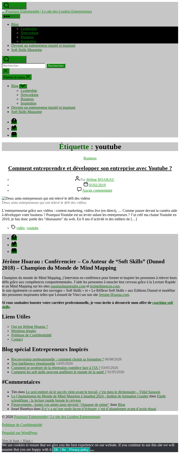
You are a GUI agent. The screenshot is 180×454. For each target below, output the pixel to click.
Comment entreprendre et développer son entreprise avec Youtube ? (90, 168)
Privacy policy (79, 449)
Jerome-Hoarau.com (114, 295)
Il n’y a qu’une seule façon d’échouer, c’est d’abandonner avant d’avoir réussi (98, 409)
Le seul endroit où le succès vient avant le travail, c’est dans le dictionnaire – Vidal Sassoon (93, 392)
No (64, 449)
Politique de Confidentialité (31, 335)
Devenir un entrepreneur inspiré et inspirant (43, 45)
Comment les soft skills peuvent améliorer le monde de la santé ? (58, 372)
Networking (29, 33)
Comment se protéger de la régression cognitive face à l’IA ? (55, 368)
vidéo (20, 228)
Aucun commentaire (97, 190)
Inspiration (28, 41)
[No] (92, 450)
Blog (15, 24)
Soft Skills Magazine (26, 50)
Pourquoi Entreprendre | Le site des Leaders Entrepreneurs (57, 417)
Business (27, 37)
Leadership (29, 29)
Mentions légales (23, 331)
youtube (32, 228)
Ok (56, 449)
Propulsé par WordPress (19, 433)
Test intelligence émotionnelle (33, 363)
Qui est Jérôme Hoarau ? (29, 327)
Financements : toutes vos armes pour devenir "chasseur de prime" (60, 405)
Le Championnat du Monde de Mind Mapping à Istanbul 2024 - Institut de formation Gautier (79, 396)
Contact (17, 339)
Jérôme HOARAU (100, 180)
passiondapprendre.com (68, 286)
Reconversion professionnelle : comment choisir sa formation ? (57, 359)
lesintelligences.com (105, 286)
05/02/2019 (97, 185)
